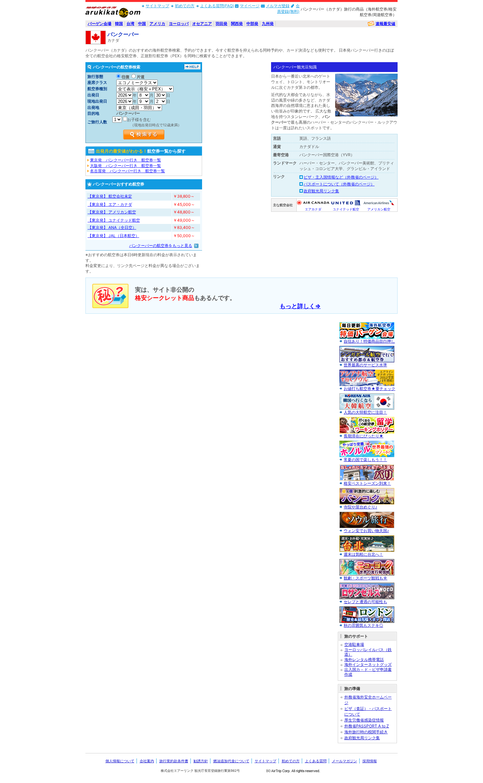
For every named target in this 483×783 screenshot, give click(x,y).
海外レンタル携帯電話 (364, 659)
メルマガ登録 (277, 5)
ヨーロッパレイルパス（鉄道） (368, 652)
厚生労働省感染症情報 (364, 720)
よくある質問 (316, 761)
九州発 (268, 23)
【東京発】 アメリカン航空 (112, 211)
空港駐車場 (354, 644)
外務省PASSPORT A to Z (366, 725)
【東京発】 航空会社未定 (110, 196)
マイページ (250, 5)
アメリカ (157, 23)
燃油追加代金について (231, 761)
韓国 (119, 23)
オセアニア (202, 23)
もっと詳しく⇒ (300, 306)
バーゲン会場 (99, 23)
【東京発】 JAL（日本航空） (113, 235)
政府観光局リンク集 (321, 190)
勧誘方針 (201, 761)
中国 (142, 23)
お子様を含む (139, 119)
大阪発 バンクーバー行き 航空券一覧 (125, 165)
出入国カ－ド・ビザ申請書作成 (368, 671)
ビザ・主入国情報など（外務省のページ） (341, 177)
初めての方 (185, 5)
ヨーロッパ (179, 23)
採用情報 (369, 761)
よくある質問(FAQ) (217, 5)
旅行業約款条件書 (173, 761)
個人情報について (119, 761)
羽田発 (221, 23)
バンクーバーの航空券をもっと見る (160, 245)
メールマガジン (344, 761)
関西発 (237, 23)
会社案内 (147, 761)
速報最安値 (385, 23)
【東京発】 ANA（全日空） (112, 227)
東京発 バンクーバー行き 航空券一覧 (125, 160)
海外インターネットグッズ (368, 664)
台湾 (130, 23)
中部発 (252, 23)
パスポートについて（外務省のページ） (339, 184)
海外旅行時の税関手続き (366, 731)
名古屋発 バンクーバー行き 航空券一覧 (127, 170)
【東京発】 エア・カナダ (110, 204)
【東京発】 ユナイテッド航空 (114, 220)
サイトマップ (157, 5)
